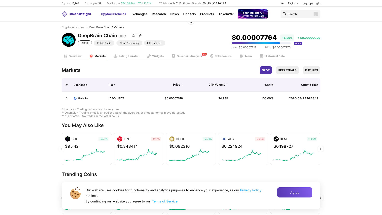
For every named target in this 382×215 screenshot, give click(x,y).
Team (248, 56)
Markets (100, 56)
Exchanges (139, 14)
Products (207, 14)
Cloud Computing (129, 43)
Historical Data (275, 56)
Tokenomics (223, 56)
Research (159, 14)
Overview (75, 56)
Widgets (158, 56)
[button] (320, 149)
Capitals (189, 14)
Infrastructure (154, 43)
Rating (129, 56)
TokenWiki (226, 14)
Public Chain (104, 43)
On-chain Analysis (189, 56)
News (174, 14)
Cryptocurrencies (112, 14)
